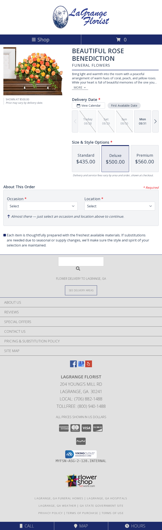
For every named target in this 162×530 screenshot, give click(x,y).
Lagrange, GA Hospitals (107, 498)
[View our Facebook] (73, 365)
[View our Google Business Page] (81, 365)
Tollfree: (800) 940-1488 (81, 406)
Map (82, 526)
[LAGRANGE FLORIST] (81, 28)
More (78, 87)
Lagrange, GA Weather (57, 505)
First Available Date (124, 105)
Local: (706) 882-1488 (81, 399)
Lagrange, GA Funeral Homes (59, 498)
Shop (43, 39)
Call (28, 526)
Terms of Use (113, 513)
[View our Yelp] (88, 365)
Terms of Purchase (82, 513)
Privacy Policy (50, 513)
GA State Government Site (101, 505)
